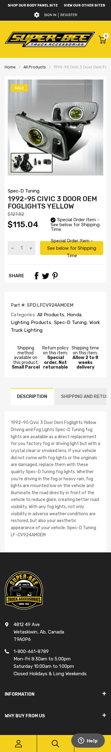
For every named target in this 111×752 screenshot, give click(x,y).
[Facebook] (36, 275)
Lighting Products (31, 322)
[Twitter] (45, 275)
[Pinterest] (55, 275)
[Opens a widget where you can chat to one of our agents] (88, 741)
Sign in (50, 15)
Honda (74, 315)
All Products (50, 315)
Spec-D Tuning (23, 191)
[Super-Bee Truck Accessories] (50, 39)
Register (68, 15)
